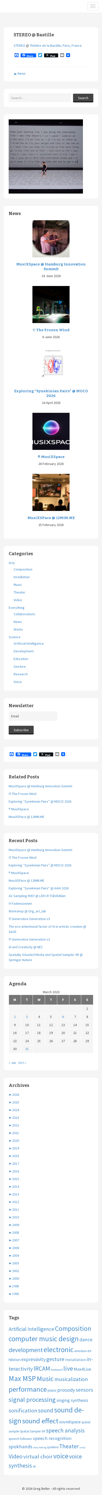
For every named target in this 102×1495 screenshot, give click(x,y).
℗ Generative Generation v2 (29, 939)
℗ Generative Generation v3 (29, 919)
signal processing (32, 1399)
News (22, 73)
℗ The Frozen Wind (51, 330)
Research (21, 674)
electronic (59, 1349)
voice (60, 1455)
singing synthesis (72, 1400)
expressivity (33, 1359)
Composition (23, 569)
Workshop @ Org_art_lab (27, 911)
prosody (66, 1390)
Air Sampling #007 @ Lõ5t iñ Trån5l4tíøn (37, 896)
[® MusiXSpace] (51, 431)
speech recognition (52, 1438)
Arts (12, 563)
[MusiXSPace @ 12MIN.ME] (51, 492)
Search (83, 98)
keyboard (57, 1369)
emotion (80, 1351)
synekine (52, 1447)
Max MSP (22, 1378)
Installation (22, 577)
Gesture (20, 666)
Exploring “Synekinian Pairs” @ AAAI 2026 (39, 888)
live (68, 1368)
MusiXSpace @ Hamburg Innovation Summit (51, 266)
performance (28, 1389)
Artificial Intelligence (29, 643)
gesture (55, 1359)
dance (86, 1339)
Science (15, 637)
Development (24, 651)
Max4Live (82, 1369)
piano (52, 1390)
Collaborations (24, 614)
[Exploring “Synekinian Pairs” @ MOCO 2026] (51, 365)
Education (21, 659)
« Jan (12, 1062)
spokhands (20, 1446)
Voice (18, 682)
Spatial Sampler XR (32, 1431)
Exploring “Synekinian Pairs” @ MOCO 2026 (51, 393)
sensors (84, 1389)
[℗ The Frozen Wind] (51, 304)
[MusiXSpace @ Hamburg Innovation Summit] (51, 238)
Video (18, 600)
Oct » (22, 1062)
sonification (23, 1410)
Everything (17, 607)
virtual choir (37, 1456)
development (26, 1350)
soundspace (70, 1422)
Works (18, 629)
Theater (19, 592)
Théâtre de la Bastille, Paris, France (56, 45)
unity (82, 1447)
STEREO (20, 45)
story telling (39, 1447)
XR (34, 1466)
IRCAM (42, 1368)
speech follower (20, 1438)
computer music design (44, 1338)
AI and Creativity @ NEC (26, 947)
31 (27, 1049)
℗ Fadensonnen (20, 903)
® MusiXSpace (51, 457)
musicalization (71, 1379)
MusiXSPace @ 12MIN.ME (51, 518)
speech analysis (65, 1430)
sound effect (40, 1420)
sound (45, 1410)
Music (18, 584)
